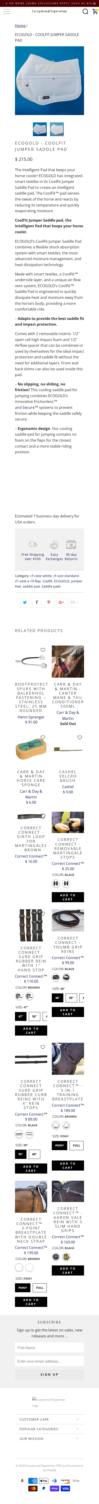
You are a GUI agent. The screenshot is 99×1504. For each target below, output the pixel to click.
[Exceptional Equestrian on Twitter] (36, 1454)
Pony (59, 1144)
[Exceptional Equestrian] (49, 11)
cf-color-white (41, 576)
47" (20, 1015)
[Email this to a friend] (73, 602)
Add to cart (68, 897)
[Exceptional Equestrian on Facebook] (42, 1454)
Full (76, 1144)
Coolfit (47, 581)
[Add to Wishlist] (43, 650)
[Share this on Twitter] (25, 602)
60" (34, 1153)
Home (20, 25)
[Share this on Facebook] (37, 602)
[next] (79, 80)
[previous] (19, 80)
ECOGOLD (61, 581)
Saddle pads (51, 586)
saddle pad (31, 586)
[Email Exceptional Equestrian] (62, 1454)
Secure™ (30, 407)
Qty (18, 465)
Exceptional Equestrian (40, 1466)
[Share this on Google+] (61, 602)
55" (34, 1015)
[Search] (85, 11)
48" (57, 996)
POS (59, 1466)
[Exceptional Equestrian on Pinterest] (49, 1454)
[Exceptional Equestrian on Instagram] (56, 1454)
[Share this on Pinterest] (49, 602)
